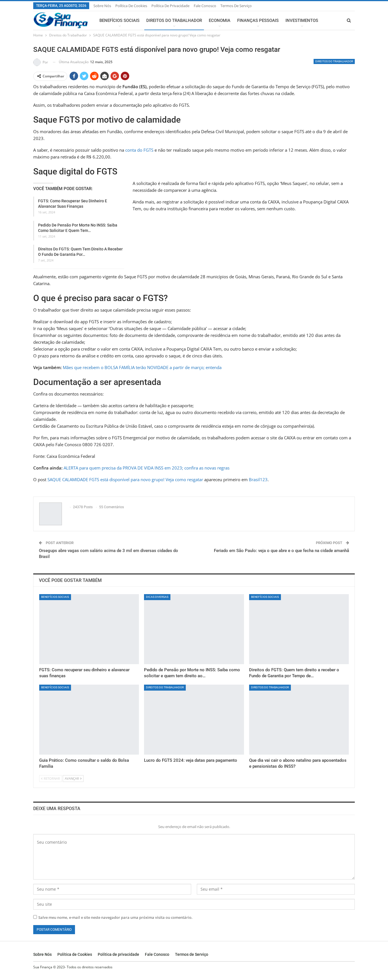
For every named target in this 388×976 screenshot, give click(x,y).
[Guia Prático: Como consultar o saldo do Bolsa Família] (89, 720)
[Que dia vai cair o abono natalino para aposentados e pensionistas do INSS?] (299, 720)
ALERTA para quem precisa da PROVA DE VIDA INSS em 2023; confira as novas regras (147, 468)
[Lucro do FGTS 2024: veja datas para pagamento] (194, 720)
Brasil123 (258, 479)
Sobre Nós (102, 5)
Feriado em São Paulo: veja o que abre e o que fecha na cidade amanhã (281, 550)
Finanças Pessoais (258, 20)
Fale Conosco (205, 5)
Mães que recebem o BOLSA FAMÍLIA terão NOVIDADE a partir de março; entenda (142, 367)
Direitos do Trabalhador (174, 20)
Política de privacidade (170, 5)
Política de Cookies (131, 5)
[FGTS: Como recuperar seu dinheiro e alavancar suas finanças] (89, 629)
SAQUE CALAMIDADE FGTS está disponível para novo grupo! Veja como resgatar (125, 479)
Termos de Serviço (236, 5)
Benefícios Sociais (119, 20)
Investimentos (301, 20)
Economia (219, 20)
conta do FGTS (139, 150)
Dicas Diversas (157, 596)
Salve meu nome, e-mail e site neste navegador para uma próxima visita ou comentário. (115, 917)
